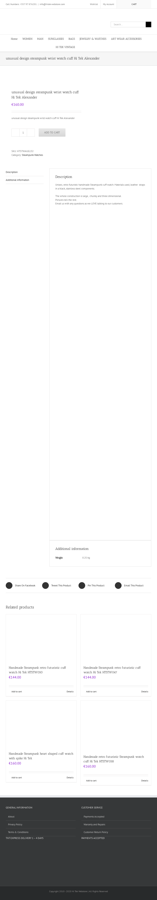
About (11, 816)
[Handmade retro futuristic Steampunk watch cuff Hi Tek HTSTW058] (116, 726)
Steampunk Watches (32, 155)
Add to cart (52, 132)
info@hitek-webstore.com (52, 4)
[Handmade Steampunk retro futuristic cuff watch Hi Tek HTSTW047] (116, 638)
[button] (96, 47)
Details (70, 691)
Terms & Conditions (18, 832)
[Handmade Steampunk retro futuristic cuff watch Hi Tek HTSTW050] (41, 638)
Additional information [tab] (17, 180)
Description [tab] (12, 172)
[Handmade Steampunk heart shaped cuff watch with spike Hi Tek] (41, 724)
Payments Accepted (94, 816)
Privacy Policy (15, 824)
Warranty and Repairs (94, 824)
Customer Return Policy (96, 832)
